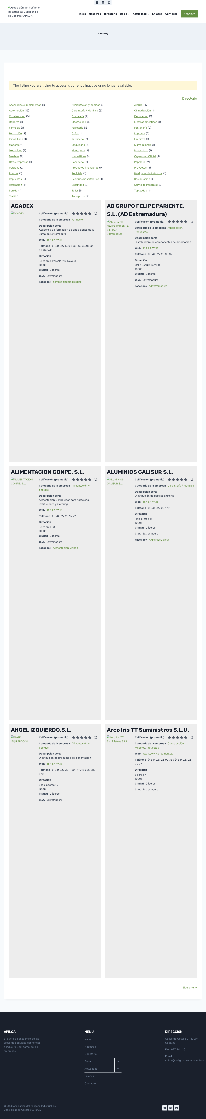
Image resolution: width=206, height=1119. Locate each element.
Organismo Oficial (145, 156)
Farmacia (14, 127)
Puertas (13, 173)
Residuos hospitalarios (85, 179)
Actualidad (91, 1068)
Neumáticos (79, 156)
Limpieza (139, 139)
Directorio (110, 13)
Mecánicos (15, 150)
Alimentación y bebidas (86, 104)
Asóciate (189, 14)
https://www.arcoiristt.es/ (157, 753)
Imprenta (139, 133)
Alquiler (139, 104)
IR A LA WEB (54, 240)
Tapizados (140, 190)
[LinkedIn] (109, 2)
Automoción (16, 110)
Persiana (14, 167)
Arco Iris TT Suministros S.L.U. (148, 730)
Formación (15, 133)
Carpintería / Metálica (85, 110)
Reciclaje (77, 173)
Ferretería (77, 127)
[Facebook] (97, 2)
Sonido (13, 190)
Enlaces (157, 13)
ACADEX (22, 206)
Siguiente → (190, 987)
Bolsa (87, 1061)
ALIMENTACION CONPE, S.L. (47, 472)
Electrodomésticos (145, 121)
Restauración (142, 179)
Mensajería (78, 150)
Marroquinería (142, 144)
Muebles (14, 156)
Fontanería (140, 127)
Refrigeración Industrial (148, 173)
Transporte (78, 196)
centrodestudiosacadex (67, 281)
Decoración (141, 116)
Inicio (82, 13)
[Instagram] (103, 2)
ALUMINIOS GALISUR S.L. (140, 472)
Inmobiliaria (16, 139)
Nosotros (95, 13)
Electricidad (79, 121)
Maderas (14, 144)
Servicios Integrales (146, 184)
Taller (75, 190)
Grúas (75, 133)
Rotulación (15, 184)
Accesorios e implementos (25, 104)
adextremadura (158, 286)
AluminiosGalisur (159, 539)
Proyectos (140, 167)
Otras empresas (18, 162)
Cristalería (78, 116)
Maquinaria (78, 144)
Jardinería (78, 139)
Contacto (171, 13)
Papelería (139, 162)
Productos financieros (85, 167)
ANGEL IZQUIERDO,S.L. (41, 730)
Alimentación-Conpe (65, 547)
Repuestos (15, 179)
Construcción (17, 116)
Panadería (78, 162)
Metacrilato (141, 150)
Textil (12, 196)
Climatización (142, 110)
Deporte (14, 121)
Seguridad (78, 184)
